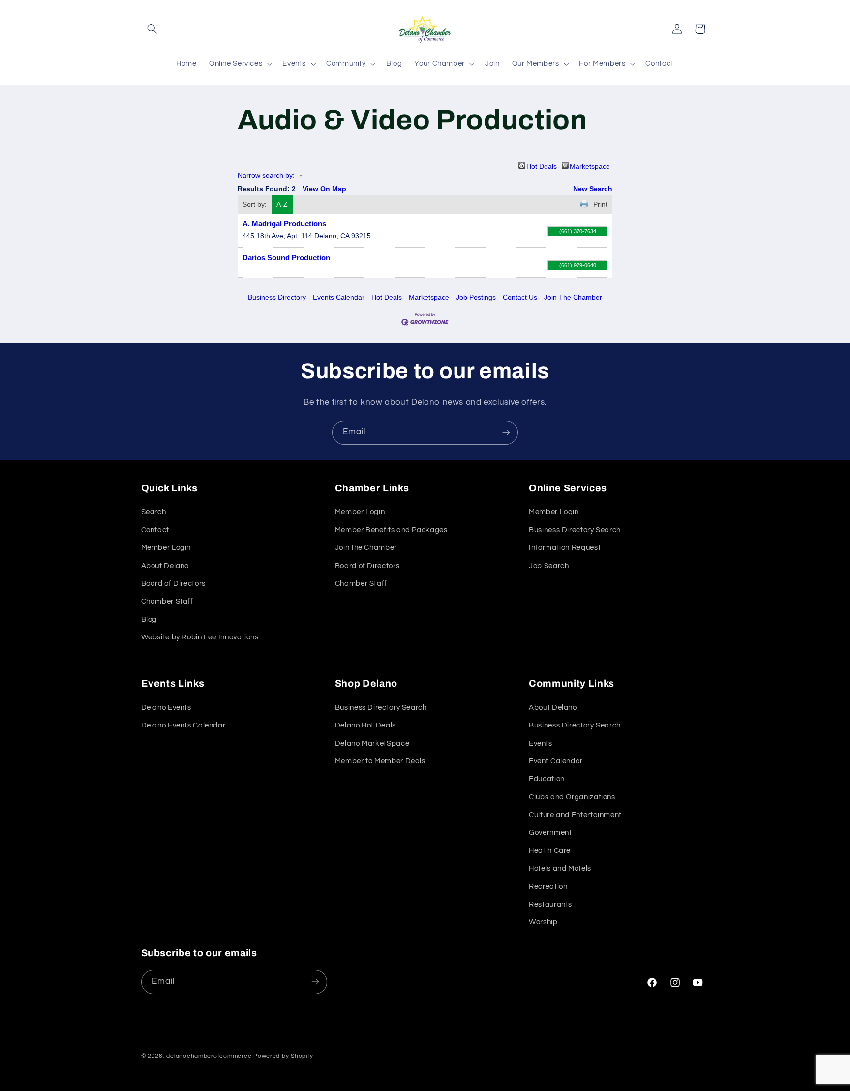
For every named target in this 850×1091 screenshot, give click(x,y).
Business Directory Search (575, 530)
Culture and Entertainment (575, 814)
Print (600, 204)
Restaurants (550, 904)
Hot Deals (541, 165)
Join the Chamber (366, 547)
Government (550, 832)
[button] (152, 29)
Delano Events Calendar (183, 725)
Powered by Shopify (283, 1056)
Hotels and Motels (560, 868)
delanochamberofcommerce (208, 1056)
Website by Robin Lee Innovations (200, 637)
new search (592, 189)
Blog (149, 619)
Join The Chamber (573, 297)
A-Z (282, 204)
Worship (543, 922)
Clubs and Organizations (572, 797)
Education (547, 779)
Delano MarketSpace (372, 743)
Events (540, 743)
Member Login (166, 547)
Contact (155, 530)
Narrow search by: (266, 175)
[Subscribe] (506, 433)
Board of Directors (173, 583)
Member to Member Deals (380, 761)
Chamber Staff (167, 601)
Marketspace (590, 165)
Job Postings (476, 297)
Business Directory (277, 297)
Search (153, 511)
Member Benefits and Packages (391, 530)
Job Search (549, 566)
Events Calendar (338, 297)
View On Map (324, 189)
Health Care (550, 850)
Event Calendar (556, 761)
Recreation (548, 886)
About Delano (165, 566)
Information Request (565, 547)
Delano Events (166, 707)
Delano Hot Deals (365, 725)
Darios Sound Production (286, 257)
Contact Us (520, 297)
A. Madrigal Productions (284, 223)
